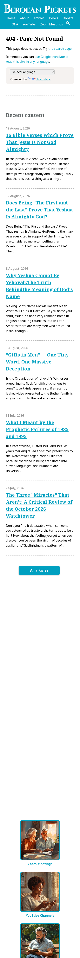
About (24, 18)
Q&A (15, 24)
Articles (38, 18)
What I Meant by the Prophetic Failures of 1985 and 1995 (37, 429)
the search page (60, 48)
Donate (68, 18)
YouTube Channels (40, 915)
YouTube (29, 24)
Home (11, 18)
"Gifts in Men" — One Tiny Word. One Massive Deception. (37, 361)
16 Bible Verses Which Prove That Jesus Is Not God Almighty (40, 142)
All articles (39, 570)
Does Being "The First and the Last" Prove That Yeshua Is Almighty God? (39, 209)
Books (53, 18)
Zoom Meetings (51, 24)
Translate (43, 79)
